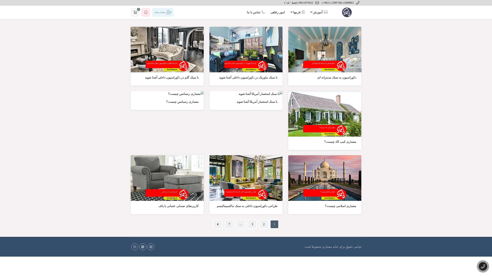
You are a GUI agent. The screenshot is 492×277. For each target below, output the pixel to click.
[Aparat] (150, 246)
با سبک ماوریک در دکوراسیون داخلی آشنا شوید (248, 77)
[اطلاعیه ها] (145, 12)
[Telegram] (142, 246)
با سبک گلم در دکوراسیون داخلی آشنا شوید (172, 77)
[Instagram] (134, 246)
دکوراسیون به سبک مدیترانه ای (336, 77)
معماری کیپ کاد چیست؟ (340, 141)
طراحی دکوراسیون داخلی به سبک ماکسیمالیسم (247, 206)
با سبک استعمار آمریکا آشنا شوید (257, 101)
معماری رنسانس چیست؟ (182, 101)
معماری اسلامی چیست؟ (340, 206)
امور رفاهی (277, 12)
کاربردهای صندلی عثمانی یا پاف (179, 206)
